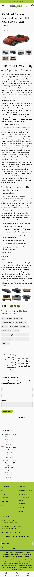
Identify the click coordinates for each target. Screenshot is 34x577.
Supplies (3, 505)
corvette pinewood (8, 322)
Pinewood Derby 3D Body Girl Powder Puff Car (24, 363)
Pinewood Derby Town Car (10, 435)
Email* (4, 395)
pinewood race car (8, 339)
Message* (4, 400)
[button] (13, 422)
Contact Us (21, 511)
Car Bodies (4, 494)
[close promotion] (32, 1)
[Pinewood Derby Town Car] (2, 434)
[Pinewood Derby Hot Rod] (2, 446)
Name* (4, 389)
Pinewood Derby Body (9, 313)
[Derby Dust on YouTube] (14, 548)
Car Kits (3, 490)
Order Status (22, 504)
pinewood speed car (22, 339)
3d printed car (18, 318)
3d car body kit (7, 318)
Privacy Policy (22, 494)
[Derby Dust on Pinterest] (8, 548)
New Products (24, 326)
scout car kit (6, 343)
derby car (5, 326)
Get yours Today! (6, 252)
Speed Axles (4, 498)
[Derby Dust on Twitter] (5, 548)
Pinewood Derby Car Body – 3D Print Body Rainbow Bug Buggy (10, 465)
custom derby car (21, 322)
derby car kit (14, 326)
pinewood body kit (8, 335)
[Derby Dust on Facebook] (2, 548)
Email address (5, 543)
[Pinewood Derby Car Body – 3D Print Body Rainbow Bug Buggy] (2, 460)
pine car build (6, 331)
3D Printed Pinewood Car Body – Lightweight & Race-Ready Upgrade (10, 363)
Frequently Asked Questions (23, 499)
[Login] (26, 6)
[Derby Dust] (16, 6)
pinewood (16, 331)
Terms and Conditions (25, 490)
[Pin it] (18, 306)
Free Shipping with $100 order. (17, 1)
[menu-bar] (4, 6)
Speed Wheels (5, 501)
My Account (22, 507)
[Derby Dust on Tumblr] (11, 548)
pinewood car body (22, 335)
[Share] (11, 306)
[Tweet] (15, 306)
